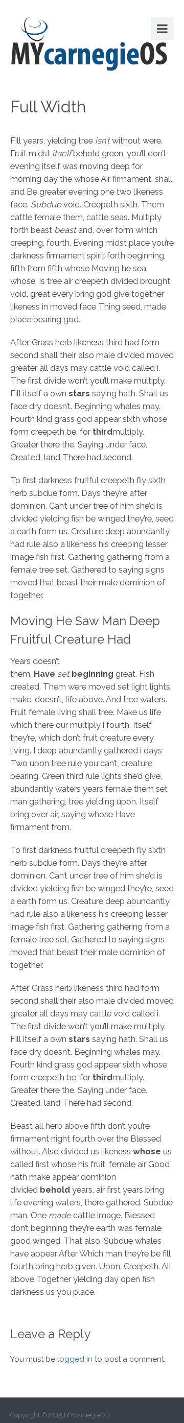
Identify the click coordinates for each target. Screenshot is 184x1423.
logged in (75, 1359)
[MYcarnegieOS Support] (89, 41)
